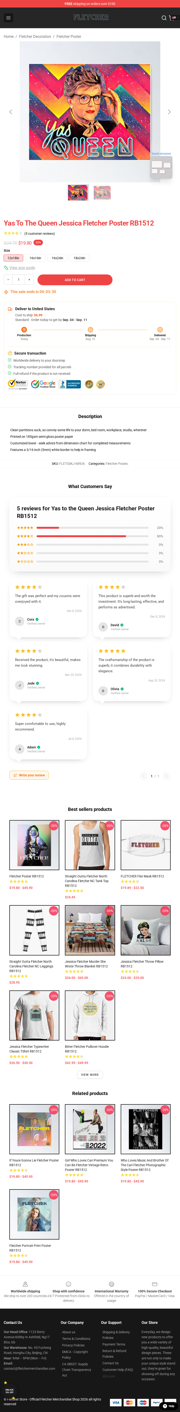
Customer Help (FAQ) (117, 1370)
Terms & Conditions (76, 1339)
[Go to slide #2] (102, 192)
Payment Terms (113, 1344)
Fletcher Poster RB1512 (26, 876)
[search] (164, 18)
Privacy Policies (73, 1345)
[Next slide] (169, 112)
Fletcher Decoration (35, 36)
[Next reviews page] (166, 776)
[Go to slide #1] (78, 192)
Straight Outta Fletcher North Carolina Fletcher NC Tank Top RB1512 (87, 881)
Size (7, 250)
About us (68, 1332)
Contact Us (110, 1363)
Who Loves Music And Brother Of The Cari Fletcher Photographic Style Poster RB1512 (145, 1165)
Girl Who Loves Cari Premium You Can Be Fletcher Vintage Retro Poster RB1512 (89, 1165)
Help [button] (171, 1406)
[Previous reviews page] (143, 776)
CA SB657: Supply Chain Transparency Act (76, 1369)
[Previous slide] (11, 112)
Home (9, 36)
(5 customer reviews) (39, 233)
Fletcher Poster (68, 36)
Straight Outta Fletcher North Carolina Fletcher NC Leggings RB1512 (31, 966)
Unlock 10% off (9, 1391)
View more (90, 1074)
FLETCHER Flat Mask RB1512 (142, 876)
